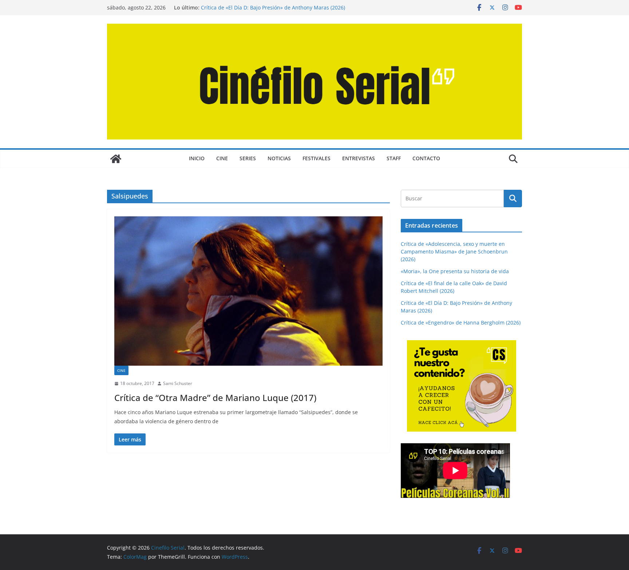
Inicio (197, 158)
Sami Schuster (177, 383)
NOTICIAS (279, 158)
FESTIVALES (316, 158)
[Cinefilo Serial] (115, 159)
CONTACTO (426, 158)
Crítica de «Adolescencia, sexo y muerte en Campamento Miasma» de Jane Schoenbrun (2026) (454, 251)
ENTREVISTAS (358, 158)
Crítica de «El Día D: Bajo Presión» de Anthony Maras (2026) (273, 7)
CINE (222, 158)
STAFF (394, 158)
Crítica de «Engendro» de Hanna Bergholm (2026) (461, 322)
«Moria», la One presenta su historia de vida (455, 271)
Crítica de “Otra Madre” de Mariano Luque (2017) (215, 398)
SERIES (248, 158)
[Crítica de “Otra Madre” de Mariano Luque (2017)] (248, 291)
